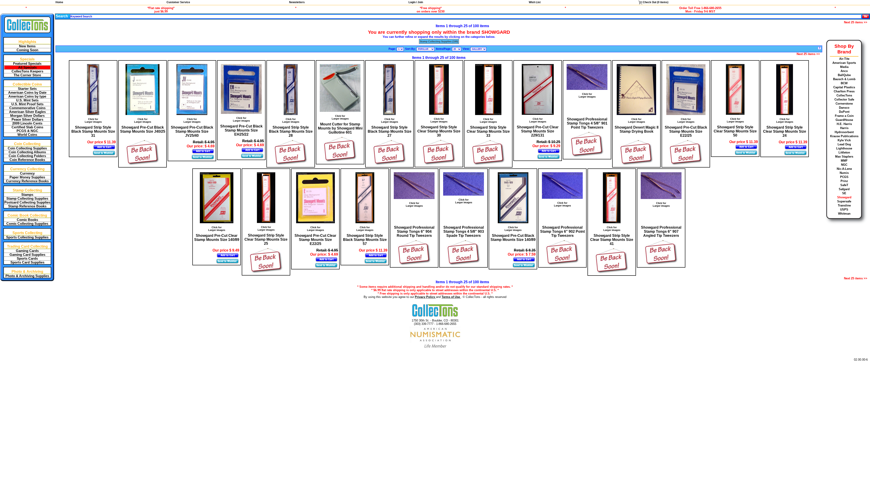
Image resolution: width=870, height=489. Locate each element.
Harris (844, 128)
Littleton (844, 152)
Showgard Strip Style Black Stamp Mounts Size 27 (389, 131)
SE (844, 193)
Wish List (535, 2)
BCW (844, 83)
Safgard (844, 189)
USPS (844, 209)
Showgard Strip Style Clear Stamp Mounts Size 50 (735, 131)
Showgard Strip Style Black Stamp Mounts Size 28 (291, 131)
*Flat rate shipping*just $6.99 (160, 9)
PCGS (844, 177)
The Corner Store (27, 75)
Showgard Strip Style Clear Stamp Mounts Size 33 (488, 131)
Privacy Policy (425, 297)
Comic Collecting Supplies (27, 223)
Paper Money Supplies (27, 177)
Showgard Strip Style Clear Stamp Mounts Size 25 (266, 239)
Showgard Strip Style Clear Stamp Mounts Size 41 (611, 240)
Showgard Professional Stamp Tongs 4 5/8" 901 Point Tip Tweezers (587, 123)
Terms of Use (451, 297)
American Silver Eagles (27, 112)
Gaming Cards (27, 251)
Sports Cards (27, 258)
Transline (844, 205)
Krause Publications (844, 136)
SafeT (844, 185)
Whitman (844, 213)
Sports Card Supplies (27, 262)
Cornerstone (844, 103)
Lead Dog (844, 144)
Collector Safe (844, 99)
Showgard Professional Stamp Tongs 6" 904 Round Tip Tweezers (414, 231)
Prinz (844, 181)
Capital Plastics (844, 87)
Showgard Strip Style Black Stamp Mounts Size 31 (93, 131)
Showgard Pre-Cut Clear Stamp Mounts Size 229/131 (537, 131)
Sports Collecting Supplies (27, 237)
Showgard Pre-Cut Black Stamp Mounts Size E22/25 (686, 131)
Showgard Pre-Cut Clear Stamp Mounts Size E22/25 (315, 240)
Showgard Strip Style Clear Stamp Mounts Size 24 (784, 131)
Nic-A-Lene (844, 168)
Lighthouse (844, 148)
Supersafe (844, 201)
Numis (844, 173)
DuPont (844, 111)
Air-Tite (844, 58)
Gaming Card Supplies (27, 254)
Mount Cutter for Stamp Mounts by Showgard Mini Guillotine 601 (340, 128)
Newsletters (297, 2)
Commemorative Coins (27, 108)
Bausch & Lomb (844, 79)
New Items (27, 46)
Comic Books (27, 220)
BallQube (844, 75)
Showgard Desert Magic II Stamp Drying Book (636, 129)
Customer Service (178, 2)
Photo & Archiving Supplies (27, 276)
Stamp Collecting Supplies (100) (439, 41)
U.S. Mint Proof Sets (27, 104)
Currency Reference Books (27, 181)
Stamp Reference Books (27, 206)
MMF (844, 160)
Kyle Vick (844, 140)
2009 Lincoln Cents (27, 123)
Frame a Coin (844, 115)
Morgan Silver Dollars (27, 115)
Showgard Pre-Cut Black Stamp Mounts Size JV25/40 (192, 131)
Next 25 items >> (855, 22)
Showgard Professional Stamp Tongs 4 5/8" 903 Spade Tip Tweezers (463, 231)
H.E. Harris (844, 124)
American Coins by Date (27, 92)
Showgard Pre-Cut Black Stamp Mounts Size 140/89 (513, 238)
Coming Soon (27, 50)
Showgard (844, 197)
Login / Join (415, 2)
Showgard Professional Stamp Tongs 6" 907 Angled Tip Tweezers (661, 231)
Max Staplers (844, 156)
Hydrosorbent (844, 132)
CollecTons (844, 95)
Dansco (844, 107)
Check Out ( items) (655, 2)
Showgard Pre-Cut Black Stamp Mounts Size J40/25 (142, 129)
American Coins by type (27, 96)
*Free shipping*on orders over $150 (431, 9)
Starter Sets (27, 89)
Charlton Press (844, 91)
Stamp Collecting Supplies (27, 198)
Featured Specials (27, 63)
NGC (844, 164)
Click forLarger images (93, 120)
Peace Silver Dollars (27, 119)
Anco (844, 71)
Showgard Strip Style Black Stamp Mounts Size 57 (365, 240)
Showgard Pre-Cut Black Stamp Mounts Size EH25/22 (241, 130)
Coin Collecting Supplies (27, 148)
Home (59, 2)
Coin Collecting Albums (27, 152)
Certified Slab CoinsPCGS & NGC (27, 129)
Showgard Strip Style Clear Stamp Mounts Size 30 (438, 131)
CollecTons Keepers (27, 71)
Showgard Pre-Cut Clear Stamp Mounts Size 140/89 (216, 238)
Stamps (27, 195)
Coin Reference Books (27, 160)
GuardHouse (844, 120)
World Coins (27, 135)
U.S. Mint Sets (27, 100)
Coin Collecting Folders (27, 156)
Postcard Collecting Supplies (27, 202)
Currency (27, 173)
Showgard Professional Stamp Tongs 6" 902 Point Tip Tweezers (562, 231)
